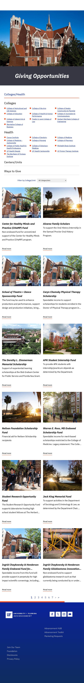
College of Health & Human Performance (42, 115)
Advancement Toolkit (54, 632)
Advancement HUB (53, 628)
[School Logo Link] (22, 615)
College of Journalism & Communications (66, 115)
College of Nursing (39, 140)
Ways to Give (12, 171)
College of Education (14, 114)
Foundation (12, 651)
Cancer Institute (13, 137)
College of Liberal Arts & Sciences (16, 120)
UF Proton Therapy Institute (67, 151)
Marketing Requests (53, 636)
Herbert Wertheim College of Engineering (68, 120)
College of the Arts (39, 108)
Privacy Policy (13, 658)
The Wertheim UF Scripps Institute (16, 155)
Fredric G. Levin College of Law (41, 120)
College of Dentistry (39, 137)
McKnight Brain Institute (66, 146)
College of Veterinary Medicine (40, 147)
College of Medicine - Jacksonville (14, 141)
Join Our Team (13, 647)
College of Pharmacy (65, 140)
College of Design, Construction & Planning (66, 109)
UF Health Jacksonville (40, 151)
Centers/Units (13, 162)
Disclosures (12, 655)
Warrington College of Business (15, 125)
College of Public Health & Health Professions (16, 147)
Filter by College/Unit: (27, 180)
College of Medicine (64, 137)
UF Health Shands (13, 151)
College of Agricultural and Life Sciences (17, 109)
